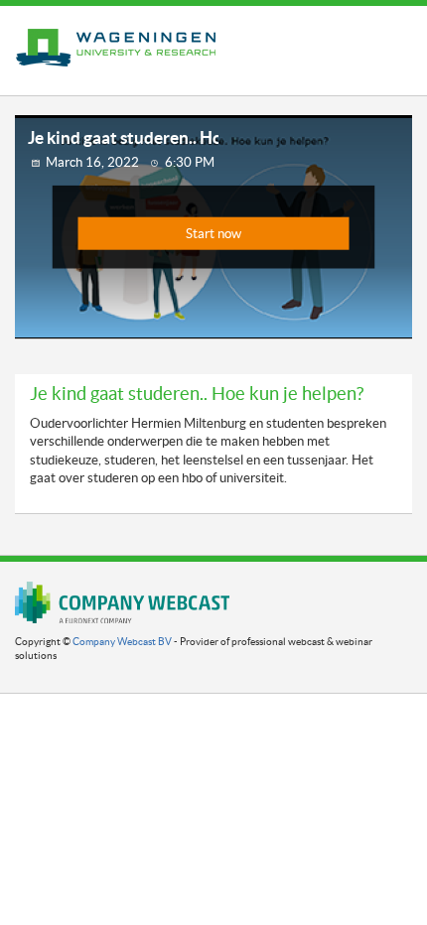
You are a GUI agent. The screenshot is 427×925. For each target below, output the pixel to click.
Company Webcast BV (122, 641)
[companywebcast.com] (122, 602)
